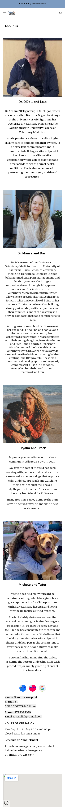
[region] (32, 4)
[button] (4, 13)
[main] (32, 26)
